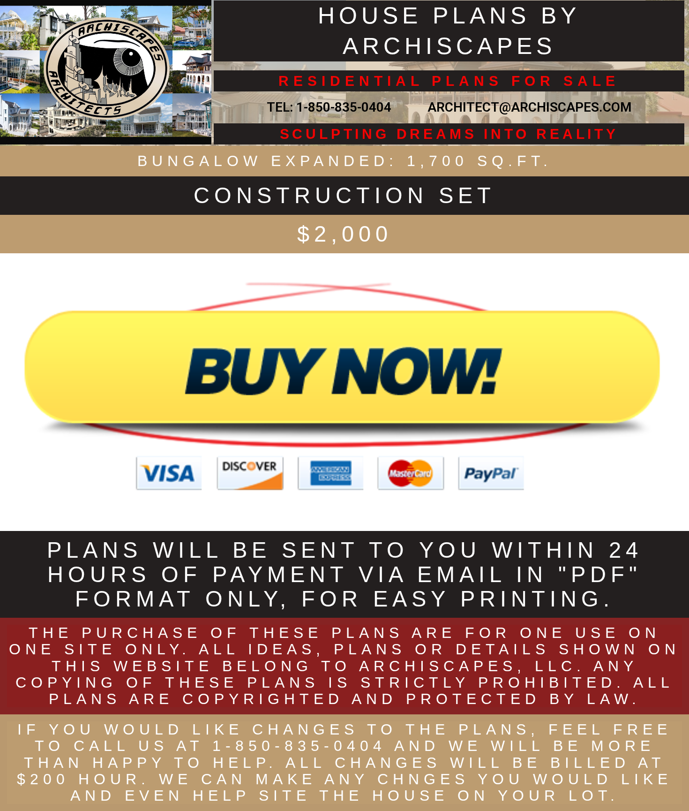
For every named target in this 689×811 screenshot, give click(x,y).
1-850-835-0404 (344, 107)
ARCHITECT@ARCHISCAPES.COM (526, 107)
